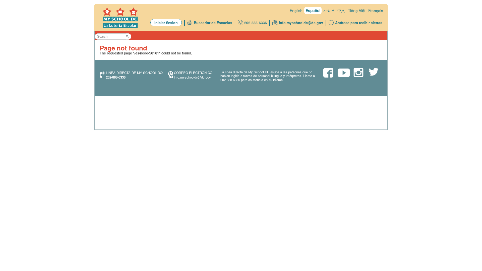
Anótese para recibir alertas (358, 22)
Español (313, 10)
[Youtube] (343, 74)
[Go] (128, 36)
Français (375, 10)
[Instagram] (358, 73)
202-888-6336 (255, 22)
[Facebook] (328, 73)
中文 (341, 10)
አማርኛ (328, 10)
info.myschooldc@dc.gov (301, 22)
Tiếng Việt (356, 10)
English (296, 10)
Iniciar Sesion (166, 22)
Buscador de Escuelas (213, 22)
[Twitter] (373, 72)
